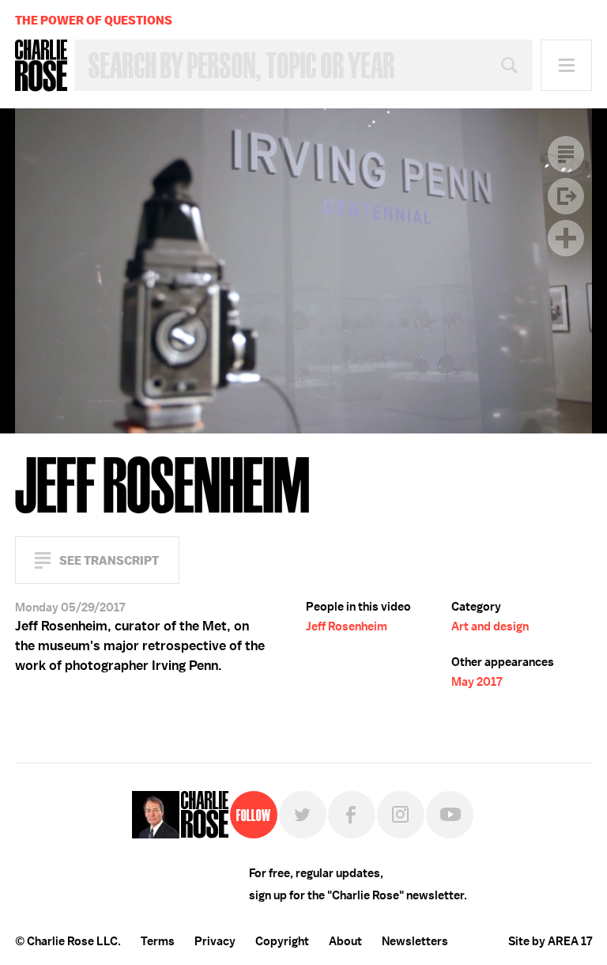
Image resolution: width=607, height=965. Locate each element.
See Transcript (109, 560)
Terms (158, 941)
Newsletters (415, 941)
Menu (566, 65)
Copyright (282, 941)
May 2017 (476, 682)
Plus (566, 238)
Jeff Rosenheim (346, 626)
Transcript (566, 154)
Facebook (351, 814)
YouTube (449, 814)
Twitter (302, 814)
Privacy (215, 941)
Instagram (400, 814)
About (345, 941)
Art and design (490, 626)
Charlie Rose (41, 66)
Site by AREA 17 (550, 941)
